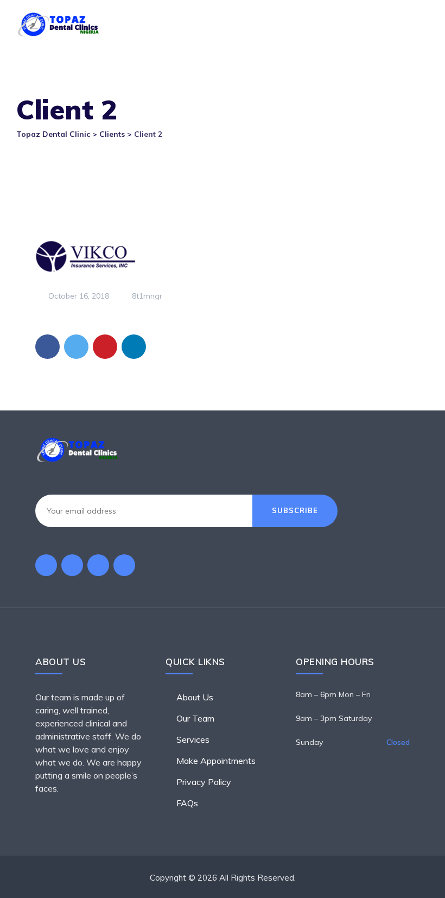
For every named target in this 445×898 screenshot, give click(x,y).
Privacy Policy (203, 781)
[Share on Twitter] (76, 346)
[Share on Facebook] (47, 346)
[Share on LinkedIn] (134, 346)
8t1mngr (146, 296)
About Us (194, 697)
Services (192, 739)
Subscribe (295, 510)
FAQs (187, 803)
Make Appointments (216, 760)
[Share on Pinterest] (105, 346)
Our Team (195, 718)
